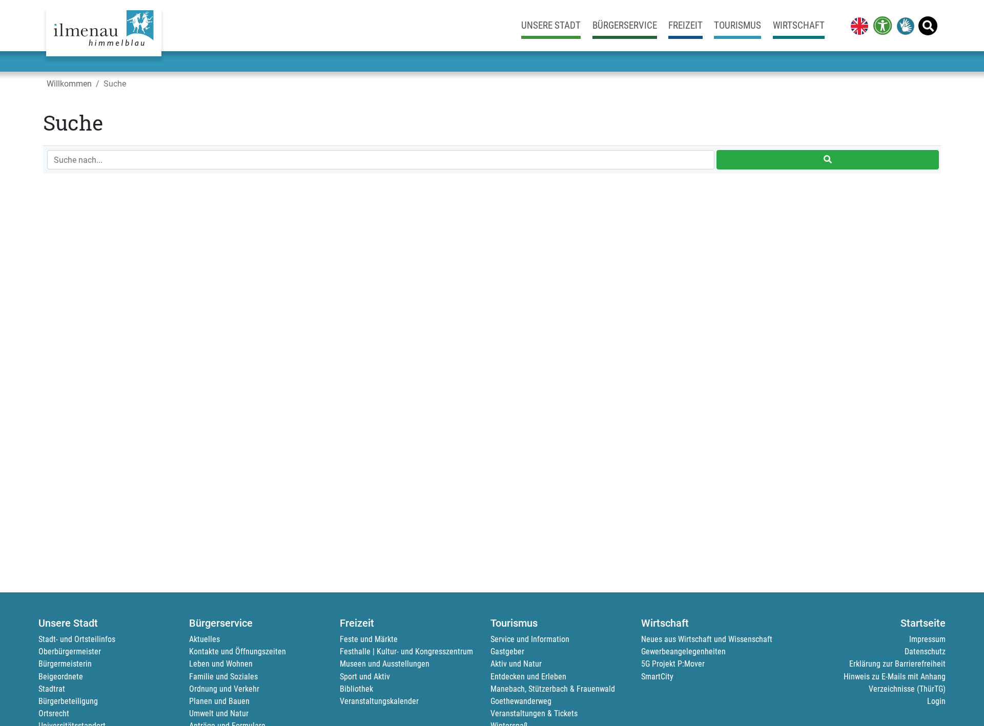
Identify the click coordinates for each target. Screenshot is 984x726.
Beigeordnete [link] (60, 676)
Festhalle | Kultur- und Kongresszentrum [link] (406, 651)
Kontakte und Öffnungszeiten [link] (237, 651)
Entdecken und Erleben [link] (528, 676)
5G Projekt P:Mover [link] (673, 664)
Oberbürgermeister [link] (69, 651)
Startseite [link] (923, 623)
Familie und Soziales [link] (223, 676)
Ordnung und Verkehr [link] (224, 689)
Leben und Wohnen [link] (221, 664)
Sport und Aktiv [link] (365, 676)
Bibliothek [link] (356, 689)
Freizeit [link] (685, 25)
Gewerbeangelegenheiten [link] (683, 651)
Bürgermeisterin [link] (65, 664)
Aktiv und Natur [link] (516, 664)
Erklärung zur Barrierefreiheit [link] (897, 664)
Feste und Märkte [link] (369, 639)
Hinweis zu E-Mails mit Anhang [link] (895, 676)
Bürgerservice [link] (624, 25)
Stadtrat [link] (51, 689)
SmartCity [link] (657, 676)
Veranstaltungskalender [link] (379, 701)
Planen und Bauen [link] (219, 701)
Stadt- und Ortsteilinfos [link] (76, 639)
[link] (857, 25)
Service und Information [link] (529, 639)
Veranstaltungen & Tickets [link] (534, 713)
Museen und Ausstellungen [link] (384, 664)
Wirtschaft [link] (799, 25)
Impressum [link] (927, 639)
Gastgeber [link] (507, 651)
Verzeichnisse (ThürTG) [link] (907, 689)
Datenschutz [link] (925, 651)
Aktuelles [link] (204, 639)
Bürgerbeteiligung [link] (68, 701)
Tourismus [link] (737, 25)
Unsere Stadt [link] (551, 25)
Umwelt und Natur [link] (219, 713)
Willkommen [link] (69, 84)
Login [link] (936, 701)
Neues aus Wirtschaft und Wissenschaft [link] (706, 639)
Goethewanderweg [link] (520, 701)
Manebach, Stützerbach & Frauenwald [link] (552, 689)
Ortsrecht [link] (53, 713)
